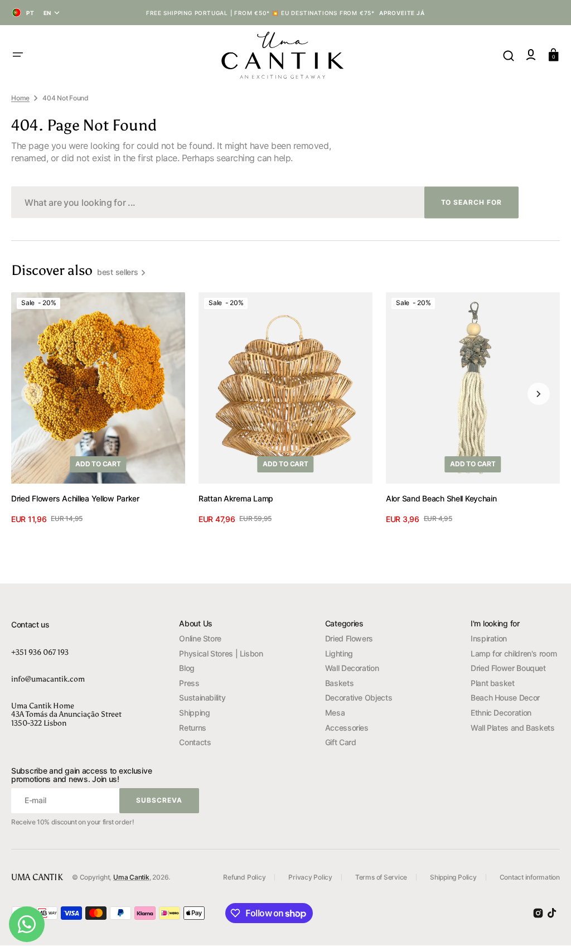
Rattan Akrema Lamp (236, 498)
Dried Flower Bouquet (508, 668)
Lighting (339, 653)
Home (20, 98)
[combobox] (265, 202)
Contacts (195, 742)
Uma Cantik (131, 877)
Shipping (194, 712)
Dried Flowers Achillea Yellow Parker (75, 498)
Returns (192, 727)
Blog (187, 668)
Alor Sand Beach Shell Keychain (441, 498)
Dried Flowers (349, 638)
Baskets (339, 683)
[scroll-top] (547, 927)
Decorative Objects (359, 697)
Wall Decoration (352, 668)
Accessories (347, 727)
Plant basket (493, 683)
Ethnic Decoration (501, 712)
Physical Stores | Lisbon (221, 653)
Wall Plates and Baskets (513, 727)
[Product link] (98, 408)
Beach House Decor (505, 697)
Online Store (200, 638)
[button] (18, 54)
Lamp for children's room (514, 653)
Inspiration (489, 638)
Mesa (335, 712)
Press (189, 683)
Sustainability (202, 697)
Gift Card (340, 742)
